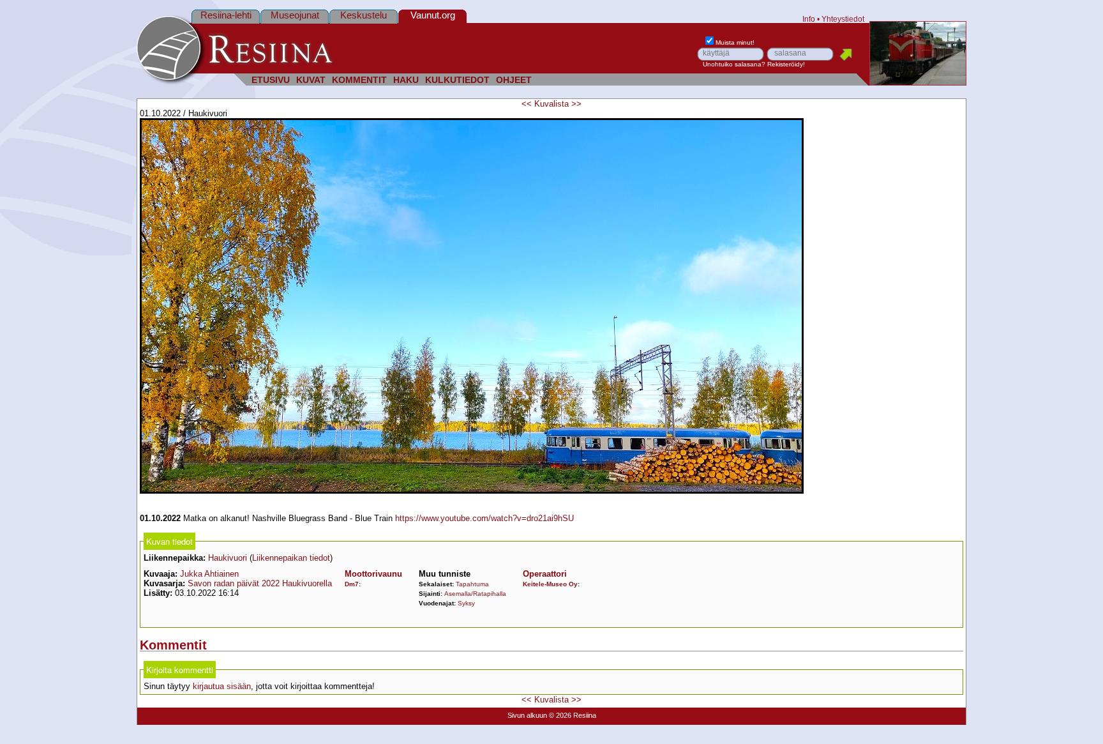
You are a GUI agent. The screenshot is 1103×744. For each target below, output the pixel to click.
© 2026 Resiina (572, 715)
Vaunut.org (432, 15)
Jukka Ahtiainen (209, 574)
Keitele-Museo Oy (550, 584)
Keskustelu (363, 15)
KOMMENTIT (359, 80)
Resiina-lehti (225, 15)
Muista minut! (735, 42)
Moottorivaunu (373, 574)
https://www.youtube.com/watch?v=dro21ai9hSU (484, 518)
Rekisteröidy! (786, 64)
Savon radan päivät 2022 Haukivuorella (260, 583)
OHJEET (514, 80)
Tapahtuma (472, 584)
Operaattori (545, 574)
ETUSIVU (270, 80)
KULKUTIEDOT (457, 80)
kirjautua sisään (222, 686)
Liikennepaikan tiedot (291, 558)
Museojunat (295, 15)
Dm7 (352, 584)
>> (576, 104)
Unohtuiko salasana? (734, 64)
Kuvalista (551, 104)
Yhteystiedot (843, 19)
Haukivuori (227, 558)
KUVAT (311, 80)
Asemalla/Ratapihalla (475, 593)
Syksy (466, 603)
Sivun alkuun (527, 715)
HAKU (406, 80)
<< (526, 104)
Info (808, 19)
